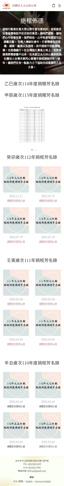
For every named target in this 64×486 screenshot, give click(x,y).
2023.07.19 (48, 196)
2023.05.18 (48, 237)
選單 (60, 6)
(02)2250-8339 (34, 464)
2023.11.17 (16, 196)
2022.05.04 (16, 299)
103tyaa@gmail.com (36, 470)
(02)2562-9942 (34, 467)
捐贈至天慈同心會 (16, 200)
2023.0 (14, 237)
